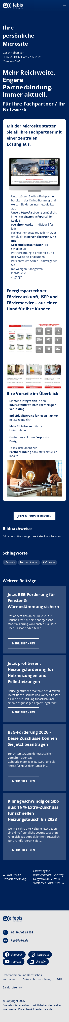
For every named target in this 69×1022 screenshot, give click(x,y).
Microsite (9, 562)
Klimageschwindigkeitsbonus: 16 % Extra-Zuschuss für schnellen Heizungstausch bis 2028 (33, 810)
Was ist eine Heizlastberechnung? (15, 877)
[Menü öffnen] (64, 5)
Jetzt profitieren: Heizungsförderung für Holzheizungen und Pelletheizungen (31, 672)
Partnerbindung (29, 562)
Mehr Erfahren (25, 644)
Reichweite (49, 562)
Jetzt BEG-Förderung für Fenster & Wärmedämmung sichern (33, 600)
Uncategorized (11, 61)
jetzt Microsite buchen (34, 516)
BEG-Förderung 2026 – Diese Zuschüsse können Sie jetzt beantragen (32, 738)
